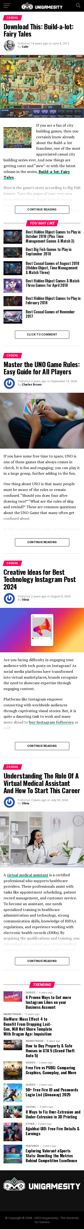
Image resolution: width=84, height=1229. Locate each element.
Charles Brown (32, 384)
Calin (25, 46)
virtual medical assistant (27, 874)
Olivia (25, 599)
